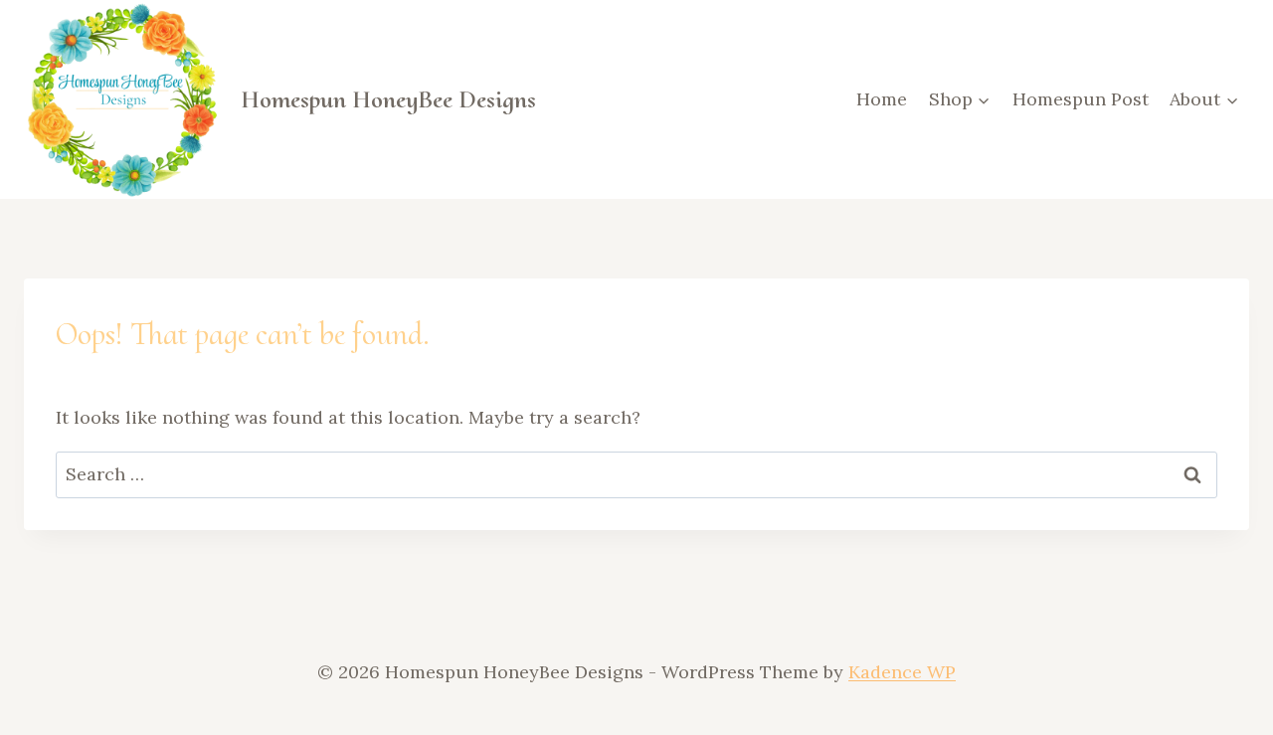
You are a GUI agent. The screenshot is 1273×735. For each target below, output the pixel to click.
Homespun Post (1080, 99)
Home (881, 99)
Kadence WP (902, 671)
